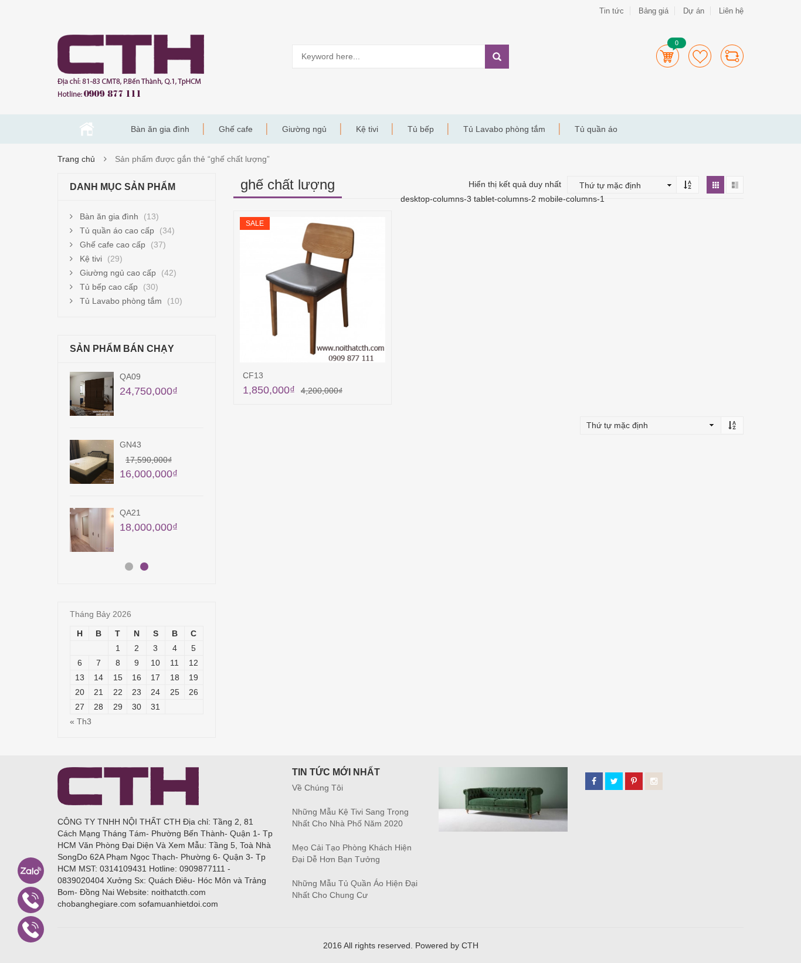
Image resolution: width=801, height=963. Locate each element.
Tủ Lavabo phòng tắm (504, 129)
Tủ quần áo (596, 129)
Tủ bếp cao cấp (109, 286)
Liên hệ (731, 10)
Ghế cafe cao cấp (112, 244)
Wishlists (699, 56)
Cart (667, 56)
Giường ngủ (304, 129)
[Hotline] (31, 900)
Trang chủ (86, 129)
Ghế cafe (236, 129)
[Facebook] (594, 781)
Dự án (693, 10)
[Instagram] (654, 781)
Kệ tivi (367, 129)
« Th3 (80, 721)
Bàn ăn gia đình (160, 129)
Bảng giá (653, 10)
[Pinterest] (634, 781)
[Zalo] (31, 870)
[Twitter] (614, 781)
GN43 (130, 444)
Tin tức (611, 10)
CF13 (253, 375)
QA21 (130, 512)
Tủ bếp (421, 129)
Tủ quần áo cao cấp (117, 230)
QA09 (130, 376)
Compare (732, 56)
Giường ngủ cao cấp (118, 272)
